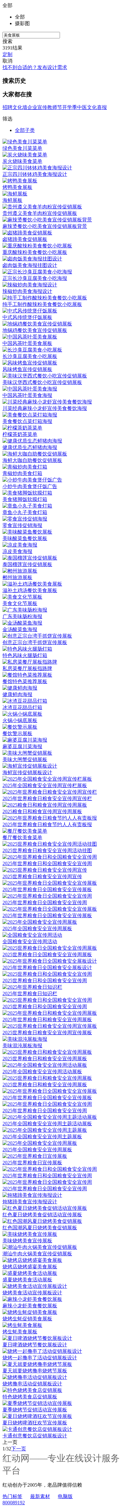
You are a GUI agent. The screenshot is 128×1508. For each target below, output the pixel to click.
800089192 (13, 1502)
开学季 (69, 107)
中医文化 (87, 107)
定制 (7, 54)
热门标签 (12, 1496)
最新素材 (40, 1496)
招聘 (7, 107)
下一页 (18, 1448)
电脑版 (65, 1496)
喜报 (102, 107)
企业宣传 (37, 107)
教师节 (54, 107)
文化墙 (19, 107)
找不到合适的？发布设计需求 (34, 67)
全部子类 (25, 130)
